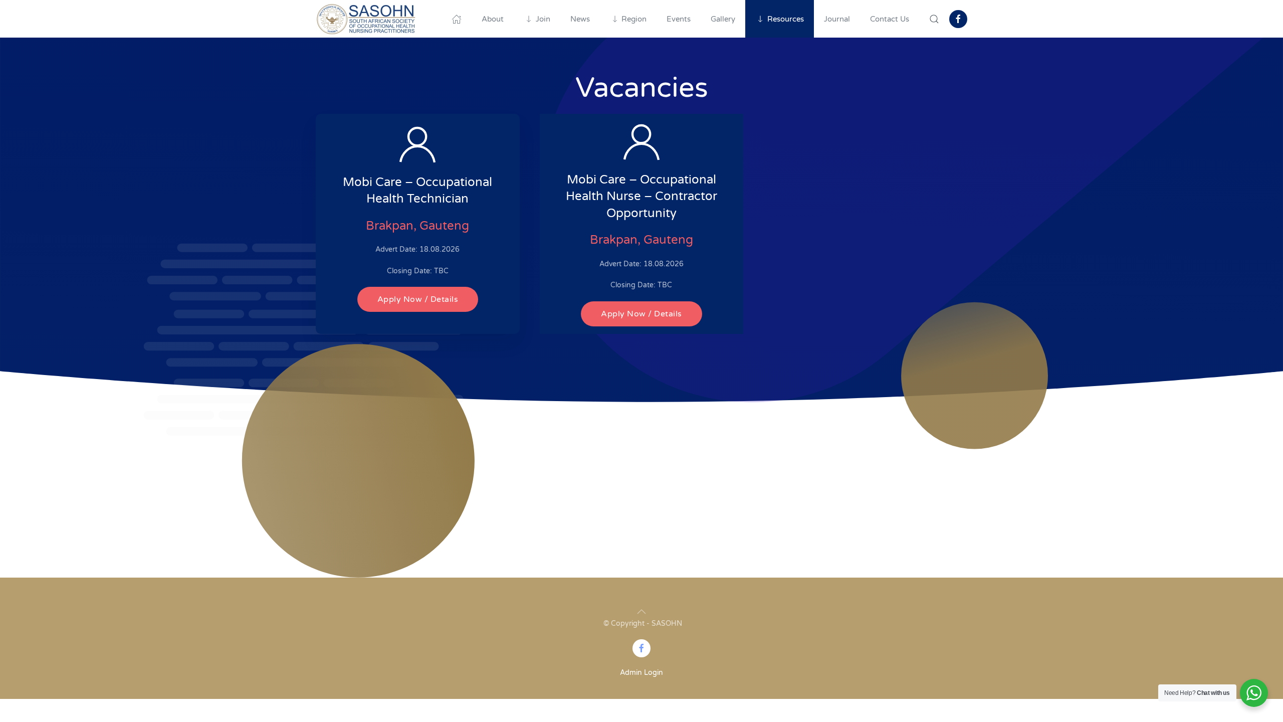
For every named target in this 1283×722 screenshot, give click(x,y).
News (580, 19)
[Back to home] (366, 19)
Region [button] (634, 19)
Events (679, 19)
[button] (934, 19)
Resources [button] (785, 19)
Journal (837, 19)
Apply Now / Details (418, 299)
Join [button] (543, 19)
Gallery (723, 19)
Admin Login (641, 672)
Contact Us (889, 19)
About (493, 19)
